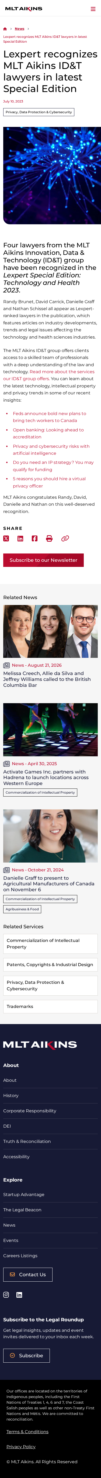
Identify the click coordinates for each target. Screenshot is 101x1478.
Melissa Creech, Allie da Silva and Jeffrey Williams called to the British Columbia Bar (47, 679)
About (10, 1080)
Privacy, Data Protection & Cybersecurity (39, 112)
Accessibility (16, 1156)
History (11, 1095)
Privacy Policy (21, 1446)
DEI (7, 1126)
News (19, 29)
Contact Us (32, 1275)
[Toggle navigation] (93, 9)
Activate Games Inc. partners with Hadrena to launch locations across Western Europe (46, 777)
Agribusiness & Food (22, 909)
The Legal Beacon (22, 1209)
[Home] (5, 28)
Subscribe (31, 1356)
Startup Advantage (23, 1194)
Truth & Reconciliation (27, 1141)
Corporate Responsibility (29, 1110)
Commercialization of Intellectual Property (40, 792)
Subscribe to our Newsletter (43, 560)
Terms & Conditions (27, 1431)
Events (10, 1240)
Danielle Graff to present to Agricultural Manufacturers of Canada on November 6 (49, 884)
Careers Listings (20, 1255)
